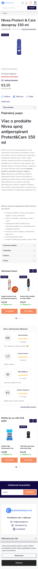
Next (35, 271)
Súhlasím (19, 563)
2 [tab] (18, 318)
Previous (31, 271)
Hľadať (32, 8)
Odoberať (30, 492)
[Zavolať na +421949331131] (22, 3)
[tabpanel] (9, 295)
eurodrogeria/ (20, 529)
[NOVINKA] (28, 285)
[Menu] (35, 3)
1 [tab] (16, 318)
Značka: (5, 101)
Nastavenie (19, 555)
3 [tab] (19, 318)
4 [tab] (21, 318)
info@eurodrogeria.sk (21, 522)
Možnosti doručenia (11, 80)
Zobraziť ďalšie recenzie (28, 407)
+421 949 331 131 (21, 525)
